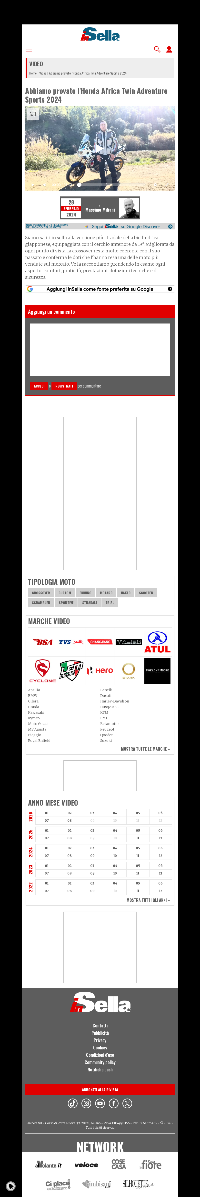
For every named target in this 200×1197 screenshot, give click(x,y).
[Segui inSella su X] (127, 1104)
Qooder (106, 735)
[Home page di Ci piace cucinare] (58, 1185)
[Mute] (44, 185)
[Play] (100, 148)
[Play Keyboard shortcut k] (33, 185)
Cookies (100, 1047)
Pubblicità (100, 1033)
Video (42, 72)
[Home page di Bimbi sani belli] (96, 1185)
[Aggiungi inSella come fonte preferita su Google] (100, 288)
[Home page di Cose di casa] (118, 1165)
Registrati (64, 385)
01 (47, 813)
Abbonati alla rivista (100, 1089)
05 (138, 813)
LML (104, 718)
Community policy (100, 1062)
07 (47, 821)
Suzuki (106, 740)
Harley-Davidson (114, 701)
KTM (104, 712)
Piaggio (34, 735)
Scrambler (41, 602)
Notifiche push (100, 1069)
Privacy (100, 1040)
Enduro (85, 592)
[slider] (112, 183)
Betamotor (109, 724)
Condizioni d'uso (100, 1055)
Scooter (146, 592)
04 (115, 813)
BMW (32, 695)
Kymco (34, 718)
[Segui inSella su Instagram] (86, 1104)
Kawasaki (36, 712)
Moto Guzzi (38, 724)
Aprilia (34, 690)
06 (160, 813)
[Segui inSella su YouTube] (100, 1104)
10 (115, 856)
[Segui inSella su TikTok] (73, 1104)
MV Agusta (37, 729)
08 (69, 821)
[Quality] (155, 185)
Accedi (39, 385)
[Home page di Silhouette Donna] (139, 1185)
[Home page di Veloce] (86, 1165)
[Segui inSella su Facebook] (114, 1104)
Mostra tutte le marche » (145, 749)
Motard (106, 592)
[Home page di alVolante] (49, 1165)
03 (92, 813)
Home (33, 72)
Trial (109, 602)
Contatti (100, 1025)
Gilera (33, 701)
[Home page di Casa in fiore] (151, 1165)
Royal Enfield (39, 740)
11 (137, 838)
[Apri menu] (29, 49)
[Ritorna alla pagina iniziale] (100, 1010)
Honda (33, 707)
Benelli (106, 690)
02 (69, 813)
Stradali (89, 602)
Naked (125, 592)
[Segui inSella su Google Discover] (100, 226)
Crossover (41, 592)
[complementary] (100, 148)
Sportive (66, 602)
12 (160, 838)
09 (92, 856)
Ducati (105, 695)
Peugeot (107, 729)
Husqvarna (109, 707)
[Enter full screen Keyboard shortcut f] (167, 185)
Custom (65, 592)
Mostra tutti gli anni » (148, 900)
